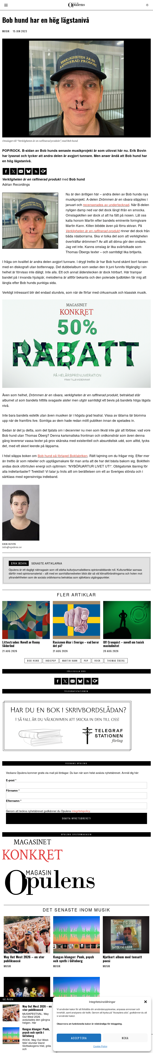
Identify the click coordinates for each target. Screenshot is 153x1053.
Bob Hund (33, 660)
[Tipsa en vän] (21, 171)
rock (98, 660)
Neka (125, 1038)
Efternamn (13, 801)
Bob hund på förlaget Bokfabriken (63, 455)
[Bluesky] (28, 171)
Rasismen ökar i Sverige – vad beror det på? (76, 644)
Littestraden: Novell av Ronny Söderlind (21, 644)
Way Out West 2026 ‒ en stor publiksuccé (24, 959)
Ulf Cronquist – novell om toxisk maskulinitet (123, 644)
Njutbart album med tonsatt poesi (122, 959)
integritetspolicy (81, 811)
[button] (145, 1002)
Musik (6, 31)
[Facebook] (6, 171)
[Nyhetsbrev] (43, 171)
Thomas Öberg (116, 660)
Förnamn (13, 790)
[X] (13, 171)
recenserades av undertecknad (106, 204)
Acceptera (79, 1038)
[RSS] (35, 171)
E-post (11, 780)
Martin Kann (70, 660)
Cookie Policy (100, 1046)
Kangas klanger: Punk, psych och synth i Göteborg (73, 959)
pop (86, 660)
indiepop (51, 660)
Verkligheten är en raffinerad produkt (93, 230)
